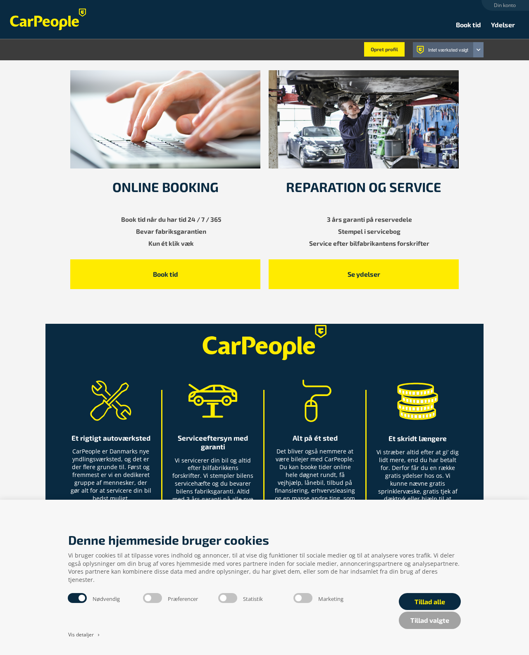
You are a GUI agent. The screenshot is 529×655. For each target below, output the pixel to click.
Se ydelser (364, 274)
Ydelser (503, 24)
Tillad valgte (429, 620)
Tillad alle (430, 601)
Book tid (468, 24)
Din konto (505, 5)
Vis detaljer (84, 634)
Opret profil (384, 49)
